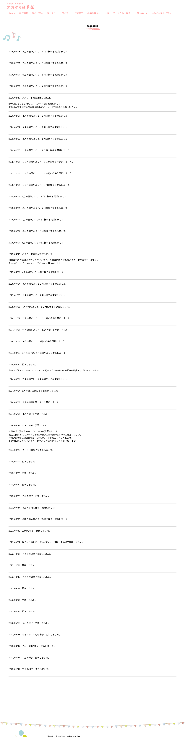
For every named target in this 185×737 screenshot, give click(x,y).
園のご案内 (37, 13)
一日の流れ (65, 13)
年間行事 (79, 13)
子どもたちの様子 (121, 13)
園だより (51, 13)
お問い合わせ (140, 13)
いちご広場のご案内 (161, 13)
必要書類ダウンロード (98, 13)
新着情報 (23, 13)
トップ (12, 13)
